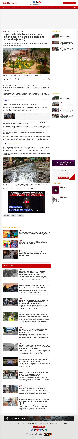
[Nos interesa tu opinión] (39, 419)
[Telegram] (13, 79)
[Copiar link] (19, 79)
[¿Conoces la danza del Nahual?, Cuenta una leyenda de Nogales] (10, 244)
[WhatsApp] (10, 79)
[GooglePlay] (46, 430)
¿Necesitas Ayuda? (39, 426)
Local (7, 7)
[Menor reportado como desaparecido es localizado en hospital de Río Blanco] (10, 390)
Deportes (59, 7)
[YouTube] (39, 2)
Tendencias (48, 7)
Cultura (43, 7)
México (16, 7)
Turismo (54, 7)
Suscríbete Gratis (63, 177)
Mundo (20, 7)
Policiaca (11, 7)
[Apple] (43, 430)
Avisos (63, 7)
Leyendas (6, 215)
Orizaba (13, 215)
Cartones (34, 7)
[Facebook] (34, 2)
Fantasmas (20, 215)
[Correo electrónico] (16, 79)
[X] (37, 2)
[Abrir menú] (3, 7)
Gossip (38, 7)
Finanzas (24, 7)
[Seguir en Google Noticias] (49, 79)
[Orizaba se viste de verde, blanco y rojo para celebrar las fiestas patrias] (10, 363)
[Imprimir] (21, 79)
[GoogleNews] (40, 430)
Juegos (67, 7)
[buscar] (75, 7)
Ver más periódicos (69, 2)
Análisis (29, 7)
